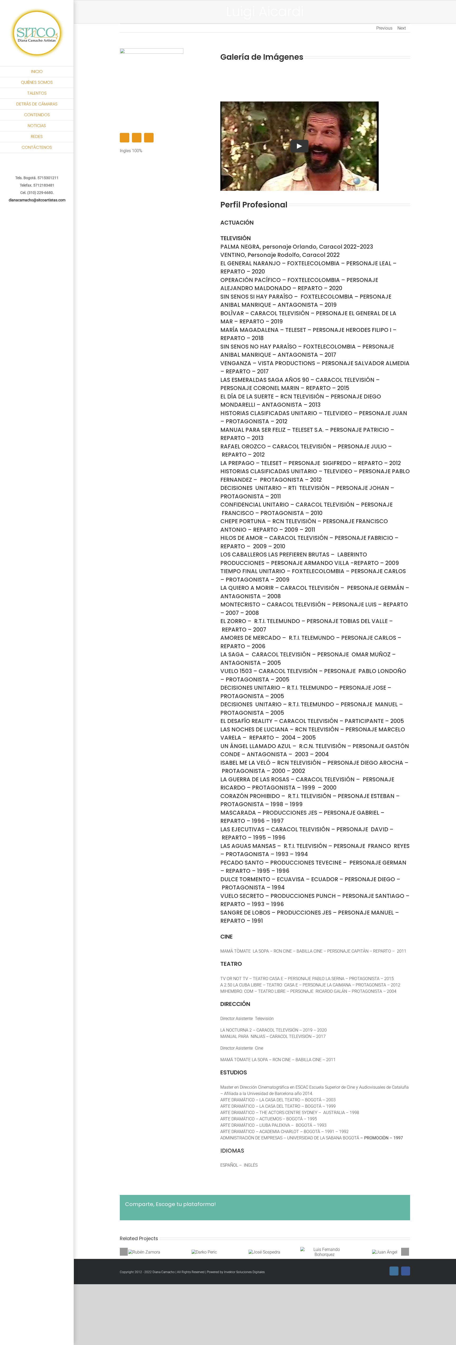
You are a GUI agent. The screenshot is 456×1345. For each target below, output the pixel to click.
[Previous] (124, 1252)
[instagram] (124, 137)
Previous (384, 28)
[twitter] (149, 137)
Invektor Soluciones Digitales (244, 1272)
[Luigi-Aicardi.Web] (151, 50)
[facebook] (136, 137)
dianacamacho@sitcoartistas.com (37, 200)
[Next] (405, 1252)
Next (401, 28)
